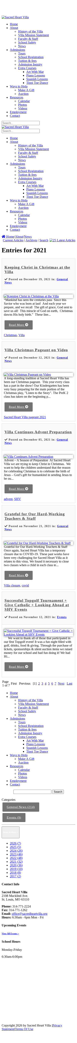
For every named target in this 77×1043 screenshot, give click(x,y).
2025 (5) (15, 847)
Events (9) (14, 817)
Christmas (10, 335)
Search (43, 240)
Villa (21, 335)
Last (69, 683)
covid (25, 585)
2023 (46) (16, 854)
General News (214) (21, 807)
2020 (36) (16, 865)
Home (9, 236)
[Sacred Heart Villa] (15, 17)
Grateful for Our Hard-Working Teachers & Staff (35, 516)
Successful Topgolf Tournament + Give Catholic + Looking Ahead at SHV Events (37, 605)
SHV (17, 499)
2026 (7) (15, 843)
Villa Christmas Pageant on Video (36, 350)
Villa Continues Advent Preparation (38, 432)
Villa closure (12, 585)
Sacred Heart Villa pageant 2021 (25, 417)
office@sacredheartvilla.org (29, 913)
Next (61, 683)
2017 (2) (15, 876)
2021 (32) (16, 861)
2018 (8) (15, 872)
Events (62, 617)
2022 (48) (16, 858)
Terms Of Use (24, 1029)
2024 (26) (16, 850)
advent (8, 499)
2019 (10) (16, 869)
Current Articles (13, 240)
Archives (31, 240)
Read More (17, 324)
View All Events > (10, 933)
